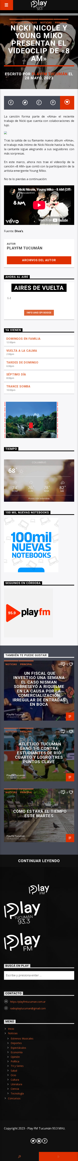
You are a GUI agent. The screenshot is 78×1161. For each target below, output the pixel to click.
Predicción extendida (39, 498)
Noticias (46, 22)
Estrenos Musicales (24, 22)
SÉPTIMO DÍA (16, 374)
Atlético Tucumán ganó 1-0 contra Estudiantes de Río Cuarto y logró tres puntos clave (39, 753)
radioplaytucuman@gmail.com (28, 1008)
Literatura (16, 1084)
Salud (14, 1070)
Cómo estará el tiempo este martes (40, 813)
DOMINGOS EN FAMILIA (23, 338)
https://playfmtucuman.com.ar (28, 1001)
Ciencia (15, 1088)
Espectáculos (18, 1047)
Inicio (11, 1028)
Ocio (13, 1075)
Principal (61, 22)
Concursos (14, 1098)
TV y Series (17, 1066)
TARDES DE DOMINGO (22, 362)
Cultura (15, 1079)
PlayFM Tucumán (49, 74)
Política (15, 1061)
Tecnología (17, 1093)
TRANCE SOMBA (18, 386)
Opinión (15, 1057)
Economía (16, 1052)
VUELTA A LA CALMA (21, 350)
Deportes (16, 1043)
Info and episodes (39, 312)
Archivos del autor (39, 260)
